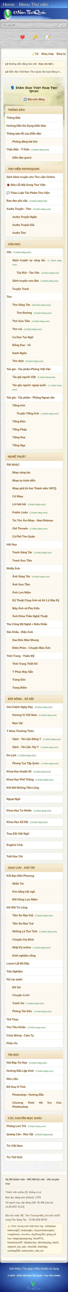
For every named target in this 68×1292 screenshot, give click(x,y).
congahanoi (13, 1234)
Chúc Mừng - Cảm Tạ (20, 1035)
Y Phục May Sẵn (22, 671)
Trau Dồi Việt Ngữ (18, 833)
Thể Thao (12, 1019)
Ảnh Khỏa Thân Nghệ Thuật (30, 616)
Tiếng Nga (18, 445)
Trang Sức (19, 679)
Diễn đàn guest (21, 157)
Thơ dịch (18, 360)
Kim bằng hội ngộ (23, 891)
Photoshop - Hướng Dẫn (28, 1094)
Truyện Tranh (20, 288)
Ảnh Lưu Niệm (21, 592)
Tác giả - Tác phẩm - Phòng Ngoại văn (30, 397)
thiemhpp (42, 1247)
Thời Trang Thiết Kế (25, 663)
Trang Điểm (19, 687)
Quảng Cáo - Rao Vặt (20, 1134)
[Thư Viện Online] (29, 14)
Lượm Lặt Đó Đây (18, 963)
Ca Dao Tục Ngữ (22, 337)
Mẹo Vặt (17, 723)
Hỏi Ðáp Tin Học (17, 1062)
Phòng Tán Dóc (22, 1011)
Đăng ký (61, 54)
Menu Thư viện (33, 4)
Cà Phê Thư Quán (23, 536)
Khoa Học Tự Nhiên (19, 810)
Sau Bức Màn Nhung (25, 640)
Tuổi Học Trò (15, 856)
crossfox (25, 1234)
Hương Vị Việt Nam (24, 714)
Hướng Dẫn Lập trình (20, 1070)
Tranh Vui (18, 1003)
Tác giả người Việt (24, 376)
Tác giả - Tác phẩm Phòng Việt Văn (29, 369)
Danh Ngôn (19, 353)
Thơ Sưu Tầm (21, 320)
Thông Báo (13, 117)
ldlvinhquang (44, 1242)
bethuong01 (13, 1230)
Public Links (20, 512)
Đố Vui (16, 987)
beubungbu (26, 1230)
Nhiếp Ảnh (13, 568)
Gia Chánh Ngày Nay (20, 706)
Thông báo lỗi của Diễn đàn (24, 133)
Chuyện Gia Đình (23, 939)
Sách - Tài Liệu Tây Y (25, 747)
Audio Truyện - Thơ (19, 208)
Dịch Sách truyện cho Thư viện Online (31, 176)
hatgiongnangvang (22, 1238)
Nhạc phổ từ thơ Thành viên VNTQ (34, 488)
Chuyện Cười (21, 995)
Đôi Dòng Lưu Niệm (25, 899)
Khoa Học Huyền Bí (19, 771)
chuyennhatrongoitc (44, 1230)
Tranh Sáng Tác (22, 552)
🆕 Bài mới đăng (34, 99)
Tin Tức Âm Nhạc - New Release (32, 520)
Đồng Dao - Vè (21, 345)
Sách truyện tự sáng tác (28, 260)
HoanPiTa (38, 1238)
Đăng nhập (48, 54)
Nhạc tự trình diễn (23, 480)
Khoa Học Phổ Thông (20, 779)
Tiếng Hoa (18, 437)
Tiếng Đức (19, 421)
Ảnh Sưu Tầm (21, 584)
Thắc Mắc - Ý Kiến (18, 149)
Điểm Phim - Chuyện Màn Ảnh (31, 647)
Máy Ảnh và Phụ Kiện (26, 608)
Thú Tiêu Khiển (16, 1027)
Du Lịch (11, 755)
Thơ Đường (24, 312)
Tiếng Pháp (19, 429)
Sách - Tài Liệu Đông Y (26, 739)
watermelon (28, 1251)
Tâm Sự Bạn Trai (23, 923)
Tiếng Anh (18, 405)
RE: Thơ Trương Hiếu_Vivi (34, 1215)
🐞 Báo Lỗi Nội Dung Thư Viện (26, 184)
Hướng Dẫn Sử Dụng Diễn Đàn (26, 125)
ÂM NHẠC (13, 464)
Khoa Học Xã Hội (17, 821)
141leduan (50, 1226)
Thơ (9, 296)
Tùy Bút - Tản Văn (28, 272)
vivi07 (57, 1215)
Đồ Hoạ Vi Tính (16, 1086)
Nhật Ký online (21, 947)
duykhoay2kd (38, 1234)
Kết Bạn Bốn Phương (20, 875)
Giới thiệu (15, 1268)
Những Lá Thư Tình (24, 931)
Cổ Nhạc (17, 496)
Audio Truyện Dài (23, 224)
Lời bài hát (19, 504)
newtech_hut (14, 1247)
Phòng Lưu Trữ (16, 1126)
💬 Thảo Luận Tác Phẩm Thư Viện (28, 192)
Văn (9, 252)
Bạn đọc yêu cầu (17, 200)
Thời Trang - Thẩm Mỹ (20, 655)
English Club (15, 844)
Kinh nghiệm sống (24, 955)
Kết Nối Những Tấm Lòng (23, 787)
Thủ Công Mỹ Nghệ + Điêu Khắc (27, 624)
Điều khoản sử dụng (47, 1268)
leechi (55, 1242)
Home (8, 4)
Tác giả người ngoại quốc (29, 385)
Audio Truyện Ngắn (24, 216)
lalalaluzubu (30, 1242)
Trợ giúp (28, 1268)
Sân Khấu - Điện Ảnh (20, 632)
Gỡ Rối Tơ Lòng (17, 907)
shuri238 (31, 1247)
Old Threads (20, 528)
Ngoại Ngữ (13, 799)
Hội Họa (12, 544)
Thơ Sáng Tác (21, 304)
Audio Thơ (19, 232)
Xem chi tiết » (46, 64)
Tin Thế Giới (14, 1157)
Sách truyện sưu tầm (25, 280)
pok (24, 1247)
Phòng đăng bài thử (25, 141)
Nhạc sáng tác (21, 472)
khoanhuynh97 (15, 1242)
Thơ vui (17, 329)
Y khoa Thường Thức (20, 731)
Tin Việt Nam (15, 1145)
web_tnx (39, 1251)
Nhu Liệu (12, 1078)
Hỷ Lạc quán (14, 979)
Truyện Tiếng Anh (28, 413)
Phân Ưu (12, 1043)
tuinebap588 (13, 1251)
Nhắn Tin (18, 883)
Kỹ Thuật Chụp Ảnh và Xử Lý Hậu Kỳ (35, 600)
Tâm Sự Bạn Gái (22, 915)
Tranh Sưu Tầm (22, 560)
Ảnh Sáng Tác (21, 576)
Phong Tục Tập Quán (25, 763)
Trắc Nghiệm (14, 971)
